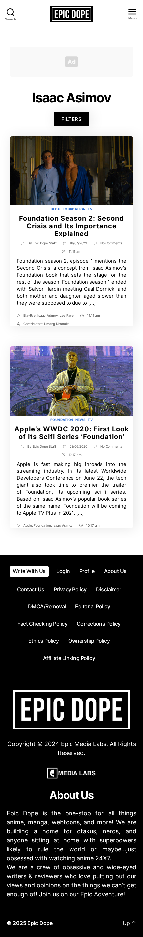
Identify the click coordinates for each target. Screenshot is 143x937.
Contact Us (30, 589)
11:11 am (75, 251)
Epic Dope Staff (44, 243)
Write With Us (29, 571)
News (80, 420)
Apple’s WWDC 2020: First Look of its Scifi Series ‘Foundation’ (71, 433)
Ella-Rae (29, 315)
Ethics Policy (43, 640)
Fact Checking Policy (42, 623)
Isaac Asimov (47, 315)
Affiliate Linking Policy (69, 658)
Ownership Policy (89, 640)
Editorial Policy (92, 606)
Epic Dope (40, 923)
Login (63, 571)
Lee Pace (67, 315)
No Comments (111, 243)
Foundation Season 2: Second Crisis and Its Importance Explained (71, 226)
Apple (27, 525)
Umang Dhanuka (57, 324)
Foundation (74, 209)
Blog (56, 209)
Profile (87, 571)
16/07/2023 (78, 243)
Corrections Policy (99, 623)
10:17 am (75, 455)
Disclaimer (108, 589)
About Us (115, 571)
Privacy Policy (70, 589)
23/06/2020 (78, 446)
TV (90, 209)
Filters (71, 119)
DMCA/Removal (47, 606)
